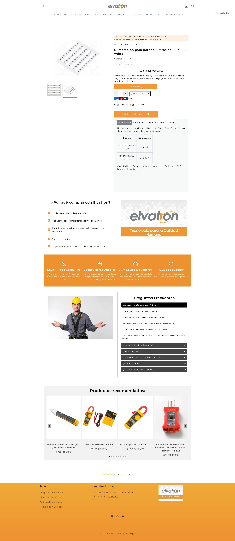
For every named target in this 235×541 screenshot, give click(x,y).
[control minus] (116, 93)
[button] (43, 6)
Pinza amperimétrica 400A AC (99, 444)
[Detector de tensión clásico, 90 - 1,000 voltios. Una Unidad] (64, 418)
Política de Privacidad (51, 506)
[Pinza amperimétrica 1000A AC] (135, 418)
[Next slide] (185, 426)
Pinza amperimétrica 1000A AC (135, 444)
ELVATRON (111, 534)
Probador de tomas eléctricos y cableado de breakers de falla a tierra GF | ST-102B (171, 447)
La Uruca (113, 496)
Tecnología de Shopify (125, 534)
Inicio (116, 36)
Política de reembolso (51, 502)
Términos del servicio (51, 497)
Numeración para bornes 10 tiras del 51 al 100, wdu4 (138, 40)
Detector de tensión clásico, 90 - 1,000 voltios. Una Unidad (63, 446)
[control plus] (126, 93)
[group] (54, 90)
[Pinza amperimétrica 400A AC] (99, 418)
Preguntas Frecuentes (51, 492)
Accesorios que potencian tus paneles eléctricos (143, 36)
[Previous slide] (49, 426)
